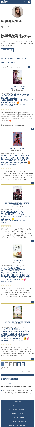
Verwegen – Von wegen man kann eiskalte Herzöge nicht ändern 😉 (16, 215)
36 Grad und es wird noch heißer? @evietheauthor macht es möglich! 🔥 (17, 99)
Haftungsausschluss (17, 421)
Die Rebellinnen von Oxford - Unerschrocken (17, 87)
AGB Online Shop (17, 413)
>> (23, 364)
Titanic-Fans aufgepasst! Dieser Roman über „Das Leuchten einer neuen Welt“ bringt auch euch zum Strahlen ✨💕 (16, 273)
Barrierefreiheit (17, 417)
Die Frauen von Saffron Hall (17, 322)
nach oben (26, 371)
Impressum (18, 401)
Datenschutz (17, 405)
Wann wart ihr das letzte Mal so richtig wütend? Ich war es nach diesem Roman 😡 (15, 159)
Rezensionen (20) (8, 62)
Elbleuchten (17, 261)
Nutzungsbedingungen (17, 409)
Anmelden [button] (6, 50)
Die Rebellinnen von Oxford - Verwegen (17, 204)
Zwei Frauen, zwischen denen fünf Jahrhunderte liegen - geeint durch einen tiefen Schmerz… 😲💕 (16, 334)
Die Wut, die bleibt (17, 148)
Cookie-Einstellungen (17, 425)
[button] (27, 2)
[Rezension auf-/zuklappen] (33, 129)
